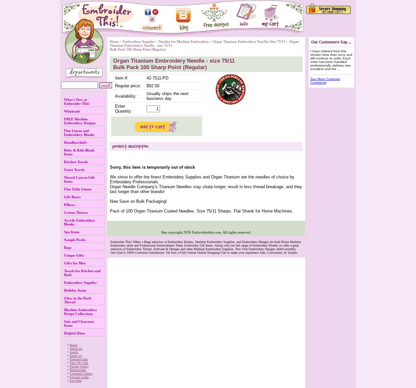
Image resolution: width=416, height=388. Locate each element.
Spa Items (71, 232)
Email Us (76, 356)
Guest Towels (74, 170)
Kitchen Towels (76, 162)
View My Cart (79, 363)
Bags (68, 247)
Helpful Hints (74, 333)
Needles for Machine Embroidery (184, 41)
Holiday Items (75, 290)
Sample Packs (74, 240)
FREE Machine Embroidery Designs (80, 121)
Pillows (69, 205)
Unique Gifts (74, 255)
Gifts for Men (74, 263)
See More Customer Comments (325, 80)
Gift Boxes (72, 197)
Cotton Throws (76, 212)
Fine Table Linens (77, 189)
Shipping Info (79, 359)
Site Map (76, 380)
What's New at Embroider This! (77, 101)
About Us (76, 348)
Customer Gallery (81, 373)
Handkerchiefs (75, 142)
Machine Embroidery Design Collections (80, 312)
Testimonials (78, 370)
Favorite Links (79, 377)
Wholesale (72, 111)
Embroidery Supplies (80, 283)
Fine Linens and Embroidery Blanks (79, 133)
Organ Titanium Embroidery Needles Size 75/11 (249, 41)
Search (74, 352)
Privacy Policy (79, 366)
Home (73, 345)
